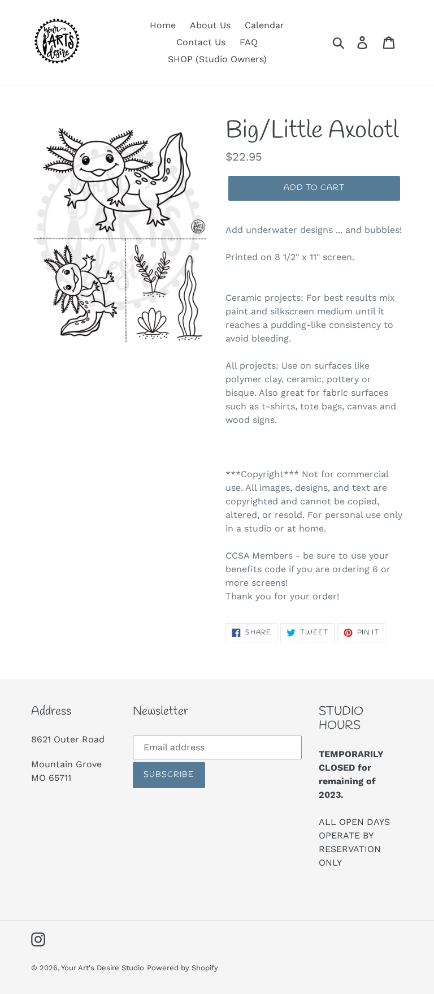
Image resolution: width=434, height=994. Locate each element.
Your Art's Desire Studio (102, 967)
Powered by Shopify (182, 967)
